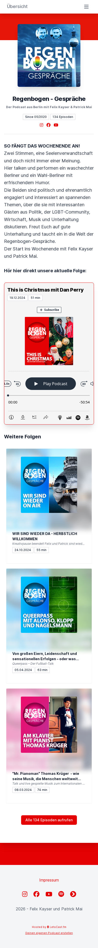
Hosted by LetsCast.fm (49, 927)
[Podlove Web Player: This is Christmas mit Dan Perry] (49, 362)
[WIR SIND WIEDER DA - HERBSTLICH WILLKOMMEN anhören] (49, 485)
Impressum (49, 880)
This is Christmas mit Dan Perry (45, 290)
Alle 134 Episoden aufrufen (49, 820)
